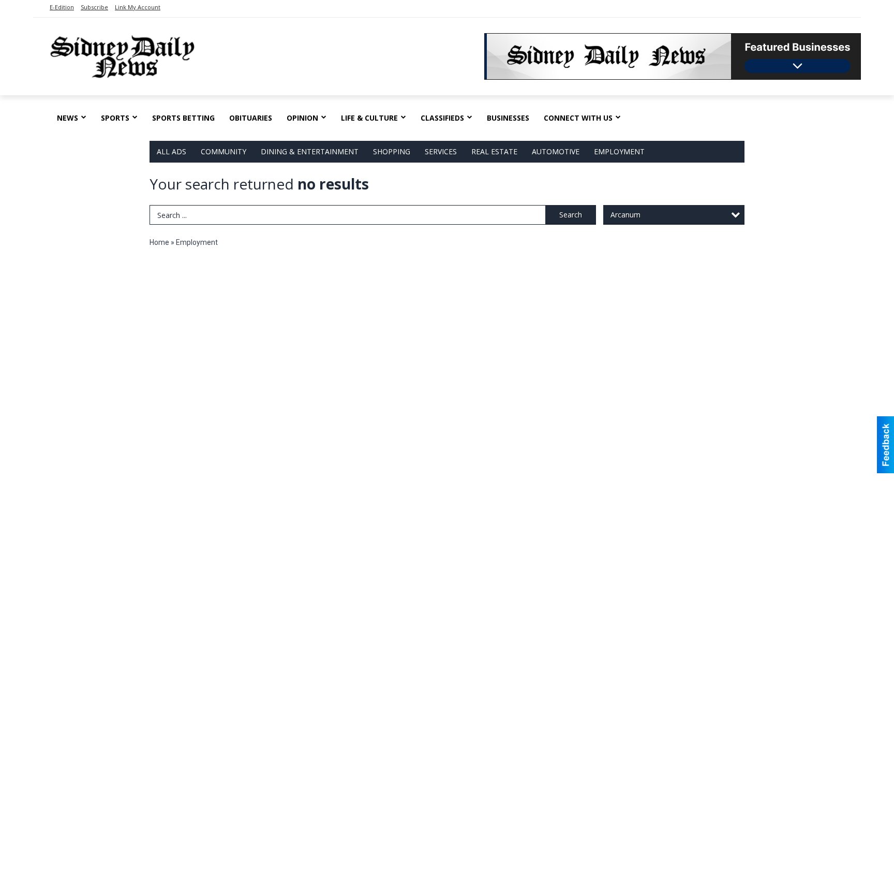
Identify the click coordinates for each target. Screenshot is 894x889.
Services (441, 151)
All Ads (171, 151)
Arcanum (625, 215)
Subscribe (94, 7)
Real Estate (494, 151)
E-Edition (62, 7)
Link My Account (137, 7)
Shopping (391, 151)
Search (570, 215)
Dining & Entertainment (310, 151)
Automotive (555, 151)
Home (159, 242)
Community (223, 151)
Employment (619, 151)
